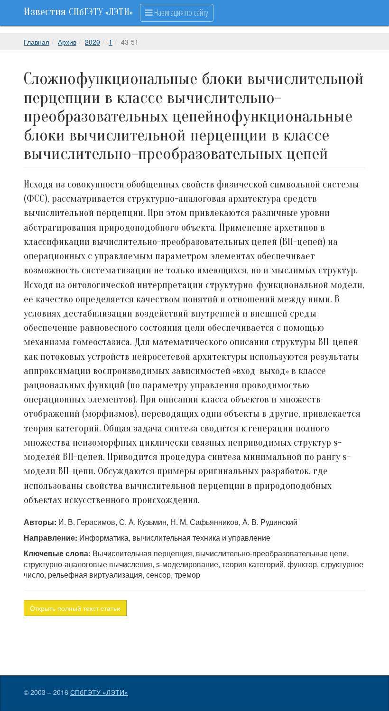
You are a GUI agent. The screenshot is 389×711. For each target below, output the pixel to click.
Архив (67, 42)
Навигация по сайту (180, 12)
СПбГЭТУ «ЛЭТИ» (99, 692)
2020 (92, 42)
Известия (78, 11)
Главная (36, 42)
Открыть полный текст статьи (75, 608)
